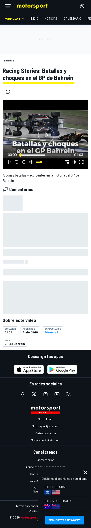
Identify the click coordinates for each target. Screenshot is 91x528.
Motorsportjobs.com (45, 426)
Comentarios (45, 460)
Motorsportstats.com (45, 440)
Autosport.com (45, 433)
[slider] (45, 155)
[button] (46, 135)
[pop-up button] (74, 161)
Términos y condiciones (31, 506)
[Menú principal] (7, 6)
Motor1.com (45, 419)
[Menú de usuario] (82, 6)
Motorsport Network (36, 517)
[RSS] (68, 394)
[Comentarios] (9, 91)
